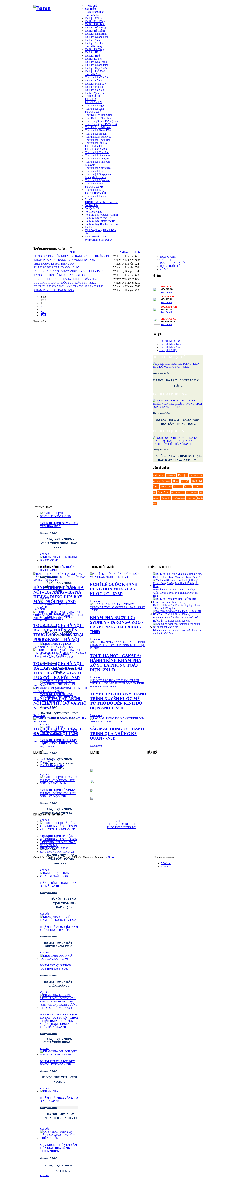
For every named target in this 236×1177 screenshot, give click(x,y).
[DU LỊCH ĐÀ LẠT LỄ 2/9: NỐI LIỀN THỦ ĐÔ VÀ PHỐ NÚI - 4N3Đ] (61, 691)
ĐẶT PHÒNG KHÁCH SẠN (57, 851)
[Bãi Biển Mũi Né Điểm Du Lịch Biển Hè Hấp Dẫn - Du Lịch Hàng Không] (178, 614)
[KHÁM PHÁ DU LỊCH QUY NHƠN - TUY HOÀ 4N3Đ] (59, 1054)
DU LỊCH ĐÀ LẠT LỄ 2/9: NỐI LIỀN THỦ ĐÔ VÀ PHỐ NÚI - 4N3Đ (60, 703)
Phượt (176, 481)
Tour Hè (188, 487)
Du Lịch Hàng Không (161, 481)
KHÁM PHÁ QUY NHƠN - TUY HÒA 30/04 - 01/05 (56, 967)
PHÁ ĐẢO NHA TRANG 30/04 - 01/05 (56, 267)
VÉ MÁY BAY (49, 839)
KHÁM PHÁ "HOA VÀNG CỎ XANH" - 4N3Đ (59, 1099)
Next (43, 312)
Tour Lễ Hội (163, 492)
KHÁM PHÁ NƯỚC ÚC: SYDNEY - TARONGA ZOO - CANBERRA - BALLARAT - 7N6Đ (116, 624)
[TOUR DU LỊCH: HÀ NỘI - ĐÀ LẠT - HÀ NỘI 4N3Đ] (61, 721)
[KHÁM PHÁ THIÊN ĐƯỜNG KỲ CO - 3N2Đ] (59, 560)
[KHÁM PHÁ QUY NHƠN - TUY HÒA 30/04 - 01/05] (59, 958)
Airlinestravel (158, 475)
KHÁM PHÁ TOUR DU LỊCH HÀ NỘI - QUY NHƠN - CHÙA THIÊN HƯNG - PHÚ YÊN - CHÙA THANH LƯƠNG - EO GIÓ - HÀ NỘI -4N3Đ (59, 1020)
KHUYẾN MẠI (49, 845)
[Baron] (42, 8)
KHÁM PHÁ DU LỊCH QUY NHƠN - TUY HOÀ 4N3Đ (57, 1063)
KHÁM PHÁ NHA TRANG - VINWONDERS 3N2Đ (64, 259)
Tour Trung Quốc (179, 498)
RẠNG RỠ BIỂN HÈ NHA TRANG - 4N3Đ (59, 275)
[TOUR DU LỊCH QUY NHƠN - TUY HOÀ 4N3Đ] (59, 516)
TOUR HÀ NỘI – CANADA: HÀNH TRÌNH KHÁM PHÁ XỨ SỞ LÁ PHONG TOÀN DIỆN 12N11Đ (115, 663)
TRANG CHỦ (167, 256)
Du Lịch (182, 475)
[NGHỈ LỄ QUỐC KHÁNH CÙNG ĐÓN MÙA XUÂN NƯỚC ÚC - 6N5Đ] (118, 576)
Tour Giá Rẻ (166, 487)
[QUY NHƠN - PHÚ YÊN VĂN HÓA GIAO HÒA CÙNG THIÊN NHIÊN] (59, 1137)
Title (73, 252)
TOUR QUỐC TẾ (169, 266)
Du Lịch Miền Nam (170, 347)
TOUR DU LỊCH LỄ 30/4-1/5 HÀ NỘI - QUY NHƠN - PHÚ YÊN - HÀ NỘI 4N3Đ (58, 793)
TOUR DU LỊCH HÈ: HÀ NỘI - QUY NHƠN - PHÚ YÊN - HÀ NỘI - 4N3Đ (59, 743)
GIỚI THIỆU (166, 259)
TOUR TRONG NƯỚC (173, 262)
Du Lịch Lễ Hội (168, 350)
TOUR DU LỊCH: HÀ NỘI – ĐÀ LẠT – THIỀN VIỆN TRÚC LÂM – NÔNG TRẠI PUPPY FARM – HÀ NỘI (58, 632)
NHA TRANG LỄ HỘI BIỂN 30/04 (54, 263)
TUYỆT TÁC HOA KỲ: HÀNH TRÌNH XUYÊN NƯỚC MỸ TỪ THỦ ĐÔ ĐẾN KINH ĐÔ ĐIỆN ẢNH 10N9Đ (118, 701)
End (43, 315)
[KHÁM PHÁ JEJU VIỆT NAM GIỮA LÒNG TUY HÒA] (59, 919)
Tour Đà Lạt (191, 498)
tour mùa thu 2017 (177, 492)
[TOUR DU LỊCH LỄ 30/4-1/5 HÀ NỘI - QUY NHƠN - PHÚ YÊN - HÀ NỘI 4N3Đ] (59, 783)
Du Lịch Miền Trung (170, 344)
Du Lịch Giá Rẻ (196, 475)
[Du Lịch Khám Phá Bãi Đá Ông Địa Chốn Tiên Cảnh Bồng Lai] (178, 601)
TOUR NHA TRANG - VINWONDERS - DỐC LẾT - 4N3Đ (68, 271)
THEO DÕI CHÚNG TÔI (121, 827)
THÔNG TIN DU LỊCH (54, 848)
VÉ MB (163, 269)
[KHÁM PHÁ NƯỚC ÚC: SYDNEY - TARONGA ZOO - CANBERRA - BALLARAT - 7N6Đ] (118, 610)
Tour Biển (185, 481)
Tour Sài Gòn (166, 498)
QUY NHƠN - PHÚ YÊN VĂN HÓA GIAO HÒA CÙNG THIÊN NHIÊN (58, 1148)
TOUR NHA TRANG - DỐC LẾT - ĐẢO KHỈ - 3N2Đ (65, 282)
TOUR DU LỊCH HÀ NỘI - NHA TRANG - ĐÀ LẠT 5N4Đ (68, 286)
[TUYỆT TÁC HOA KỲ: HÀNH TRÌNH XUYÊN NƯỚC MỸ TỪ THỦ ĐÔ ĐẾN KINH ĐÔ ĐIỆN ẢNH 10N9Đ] (118, 686)
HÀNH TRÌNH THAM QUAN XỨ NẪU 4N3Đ (58, 884)
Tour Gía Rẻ (178, 487)
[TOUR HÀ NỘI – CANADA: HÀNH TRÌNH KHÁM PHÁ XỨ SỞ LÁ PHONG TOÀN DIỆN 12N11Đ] (118, 648)
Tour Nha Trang (191, 492)
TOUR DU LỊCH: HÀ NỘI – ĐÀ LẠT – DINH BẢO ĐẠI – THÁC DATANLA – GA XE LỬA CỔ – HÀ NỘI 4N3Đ (59, 670)
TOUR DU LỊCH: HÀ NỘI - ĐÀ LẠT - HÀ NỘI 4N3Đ (58, 731)
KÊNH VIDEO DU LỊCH (121, 824)
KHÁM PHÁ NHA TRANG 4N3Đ (54, 290)
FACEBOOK (121, 821)
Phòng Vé (45, 762)
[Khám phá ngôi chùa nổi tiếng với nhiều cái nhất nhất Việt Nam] (178, 626)
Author (123, 252)
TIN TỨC (45, 842)
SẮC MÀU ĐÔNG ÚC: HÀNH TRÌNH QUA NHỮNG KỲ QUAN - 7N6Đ (117, 734)
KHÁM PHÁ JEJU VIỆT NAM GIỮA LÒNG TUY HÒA (59, 928)
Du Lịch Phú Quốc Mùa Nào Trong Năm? (176, 576)
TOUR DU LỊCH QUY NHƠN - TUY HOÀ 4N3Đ (59, 525)
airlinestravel (171, 475)
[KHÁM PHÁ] (49, 1091)
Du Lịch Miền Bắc (169, 340)
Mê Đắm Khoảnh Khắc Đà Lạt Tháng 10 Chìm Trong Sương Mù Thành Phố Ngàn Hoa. (175, 592)
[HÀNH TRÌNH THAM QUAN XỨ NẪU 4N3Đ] (59, 876)
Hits (137, 252)
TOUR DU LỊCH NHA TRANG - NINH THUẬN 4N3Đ (66, 278)
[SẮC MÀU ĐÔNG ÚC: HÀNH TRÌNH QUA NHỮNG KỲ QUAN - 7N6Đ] (118, 721)
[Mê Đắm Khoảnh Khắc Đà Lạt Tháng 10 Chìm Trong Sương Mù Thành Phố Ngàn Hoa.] (178, 586)
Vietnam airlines (49, 759)
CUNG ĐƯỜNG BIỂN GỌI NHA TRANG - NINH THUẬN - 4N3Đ (73, 255)
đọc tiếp (44, 553)
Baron (111, 857)
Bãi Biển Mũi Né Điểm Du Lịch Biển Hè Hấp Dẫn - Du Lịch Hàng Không (175, 619)
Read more (39, 608)
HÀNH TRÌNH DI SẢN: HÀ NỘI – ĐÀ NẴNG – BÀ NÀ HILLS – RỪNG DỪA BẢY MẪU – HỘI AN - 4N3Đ (58, 594)
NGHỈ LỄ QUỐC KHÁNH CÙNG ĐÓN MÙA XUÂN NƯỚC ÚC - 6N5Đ (114, 589)
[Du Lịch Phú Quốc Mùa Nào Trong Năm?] (177, 573)
